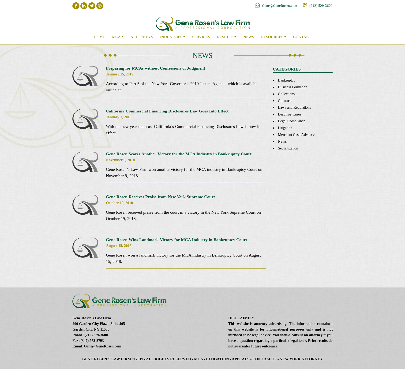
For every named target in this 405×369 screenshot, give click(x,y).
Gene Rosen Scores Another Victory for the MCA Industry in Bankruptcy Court (178, 154)
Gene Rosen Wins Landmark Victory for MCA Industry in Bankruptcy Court (176, 239)
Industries (171, 37)
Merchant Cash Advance (296, 135)
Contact (302, 37)
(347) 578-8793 (92, 341)
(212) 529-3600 (321, 5)
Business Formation (292, 87)
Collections (286, 94)
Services (201, 37)
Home (99, 37)
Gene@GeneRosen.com (279, 5)
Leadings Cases (289, 114)
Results (225, 37)
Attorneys (142, 37)
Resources (272, 37)
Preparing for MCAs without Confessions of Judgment (155, 68)
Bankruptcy (286, 80)
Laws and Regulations (294, 107)
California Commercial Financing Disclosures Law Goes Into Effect (167, 111)
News (248, 37)
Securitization (288, 148)
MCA (116, 37)
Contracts (285, 101)
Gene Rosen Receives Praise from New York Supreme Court (160, 196)
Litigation (285, 128)
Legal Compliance (291, 121)
